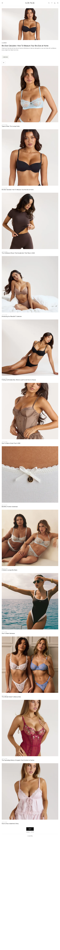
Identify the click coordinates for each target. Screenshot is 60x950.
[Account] (55, 3)
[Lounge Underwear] (30, 3)
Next (30, 829)
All (3, 62)
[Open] (2, 3)
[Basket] (57, 3)
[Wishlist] (52, 3)
